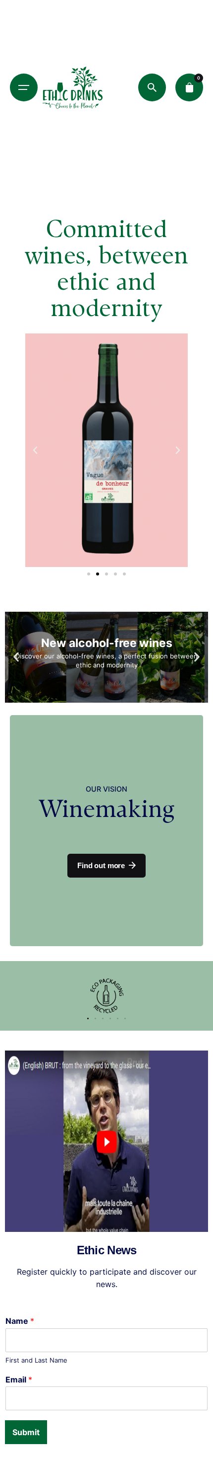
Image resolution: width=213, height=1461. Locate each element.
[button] (35, 450)
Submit (26, 1432)
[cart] (189, 87)
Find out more (101, 865)
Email (18, 1379)
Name (19, 1321)
